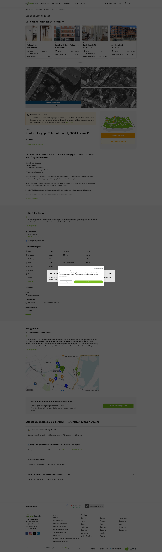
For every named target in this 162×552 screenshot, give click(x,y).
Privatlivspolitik (98, 268)
